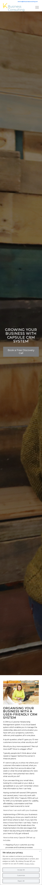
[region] (21, 867)
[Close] (40, 851)
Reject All (21, 881)
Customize (21, 875)
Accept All (21, 870)
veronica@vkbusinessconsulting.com (28, 1)
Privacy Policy (29, 864)
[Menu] (36, 7)
